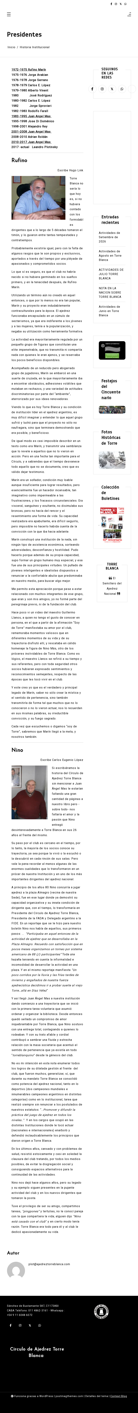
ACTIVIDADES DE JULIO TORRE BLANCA (111, 274)
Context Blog (118, 1396)
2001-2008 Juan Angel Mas (32, 131)
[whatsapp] (125, 4)
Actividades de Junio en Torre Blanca (109, 311)
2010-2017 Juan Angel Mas (32, 142)
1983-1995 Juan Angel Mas (32, 116)
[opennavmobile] (129, 14)
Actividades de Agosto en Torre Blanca (110, 256)
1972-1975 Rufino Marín (29, 69)
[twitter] (121, 4)
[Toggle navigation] (9, 14)
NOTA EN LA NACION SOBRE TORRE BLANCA (110, 293)
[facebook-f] (111, 4)
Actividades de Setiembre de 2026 (109, 237)
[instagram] (116, 4)
